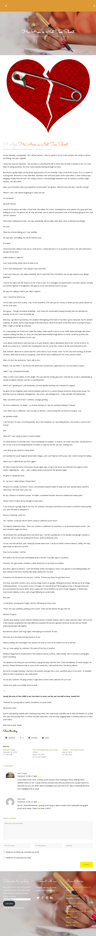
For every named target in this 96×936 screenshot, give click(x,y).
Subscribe (9, 903)
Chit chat (21, 149)
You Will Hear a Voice (74, 903)
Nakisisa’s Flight (9, 750)
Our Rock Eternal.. (72, 895)
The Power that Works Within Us (78, 887)
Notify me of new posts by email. (18, 858)
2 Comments (39, 149)
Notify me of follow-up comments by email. (22, 852)
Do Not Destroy (72, 922)
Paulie (30, 149)
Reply (39, 776)
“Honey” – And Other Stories (73, 750)
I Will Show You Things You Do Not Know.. (79, 912)
